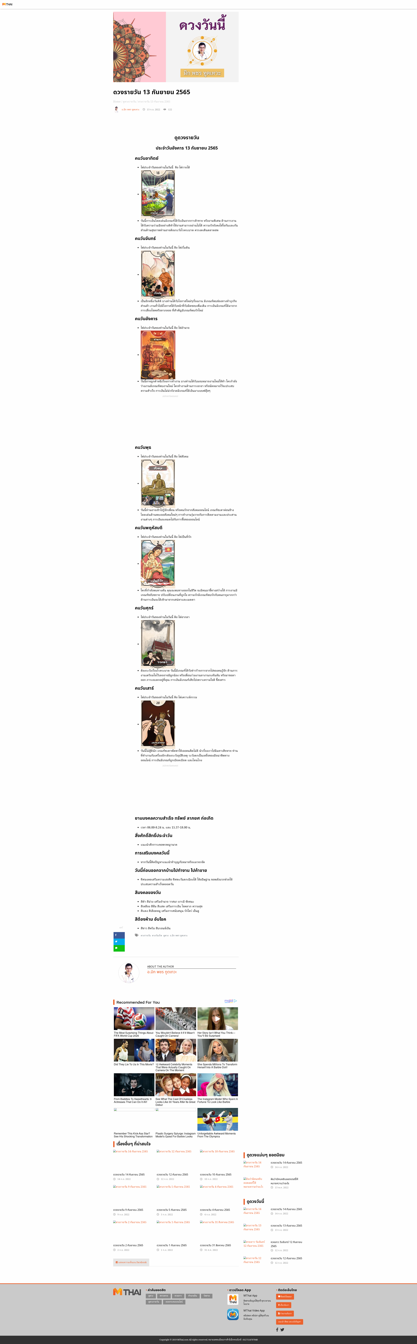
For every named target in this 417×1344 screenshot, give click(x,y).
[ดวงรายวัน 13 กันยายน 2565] (255, 1231)
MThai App (250, 1296)
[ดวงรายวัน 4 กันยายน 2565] (219, 1199)
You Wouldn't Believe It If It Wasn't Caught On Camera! (175, 1034)
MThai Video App (254, 1311)
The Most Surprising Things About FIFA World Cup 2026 (133, 1034)
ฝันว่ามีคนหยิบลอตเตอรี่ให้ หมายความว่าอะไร (284, 1181)
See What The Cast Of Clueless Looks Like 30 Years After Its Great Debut (175, 1102)
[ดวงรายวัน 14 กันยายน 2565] (132, 1163)
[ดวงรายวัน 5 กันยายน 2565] (176, 1199)
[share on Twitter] (119, 942)
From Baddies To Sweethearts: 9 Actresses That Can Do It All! (132, 1100)
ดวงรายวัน (146, 936)
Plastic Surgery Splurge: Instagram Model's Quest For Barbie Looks (176, 1135)
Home (117, 102)
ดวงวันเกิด (157, 936)
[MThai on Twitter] (282, 1330)
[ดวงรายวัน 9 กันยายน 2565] (132, 1199)
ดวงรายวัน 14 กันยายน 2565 (129, 1175)
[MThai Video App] (233, 1314)
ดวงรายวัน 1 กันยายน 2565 (172, 1245)
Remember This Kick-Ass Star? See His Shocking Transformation (133, 1135)
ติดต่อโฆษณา (286, 1296)
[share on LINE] (119, 948)
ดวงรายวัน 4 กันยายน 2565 (215, 1210)
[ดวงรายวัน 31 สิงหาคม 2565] (219, 1234)
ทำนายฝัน (192, 1296)
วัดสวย (207, 1296)
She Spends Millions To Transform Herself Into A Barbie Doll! (217, 1065)
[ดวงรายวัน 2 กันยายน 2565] (132, 1234)
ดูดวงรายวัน (129, 102)
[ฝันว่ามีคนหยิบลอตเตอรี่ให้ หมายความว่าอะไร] (255, 1183)
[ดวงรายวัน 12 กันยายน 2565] (176, 1163)
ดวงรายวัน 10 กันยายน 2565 (215, 1175)
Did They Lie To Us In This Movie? (134, 1064)
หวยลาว (178, 1296)
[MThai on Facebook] (277, 1330)
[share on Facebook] (119, 935)
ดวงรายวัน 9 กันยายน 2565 (128, 1210)
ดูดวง (166, 936)
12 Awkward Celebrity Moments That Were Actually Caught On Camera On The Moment (174, 1067)
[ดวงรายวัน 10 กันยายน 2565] (219, 1163)
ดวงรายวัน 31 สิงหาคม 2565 (215, 1245)
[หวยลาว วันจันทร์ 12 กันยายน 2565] (255, 1248)
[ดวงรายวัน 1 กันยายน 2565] (176, 1233)
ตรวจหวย (164, 1296)
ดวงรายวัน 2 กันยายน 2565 (128, 1245)
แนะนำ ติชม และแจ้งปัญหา (289, 1321)
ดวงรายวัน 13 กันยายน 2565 (286, 1226)
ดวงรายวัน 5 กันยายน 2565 (172, 1210)
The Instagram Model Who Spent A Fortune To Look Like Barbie (217, 1100)
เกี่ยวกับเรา (284, 1305)
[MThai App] (233, 1299)
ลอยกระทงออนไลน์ (174, 1302)
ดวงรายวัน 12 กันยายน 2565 (172, 1175)
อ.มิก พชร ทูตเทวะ (130, 110)
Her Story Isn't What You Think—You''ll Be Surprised (216, 1034)
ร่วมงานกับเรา (286, 1313)
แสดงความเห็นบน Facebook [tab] (132, 1262)
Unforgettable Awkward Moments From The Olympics (216, 1135)
